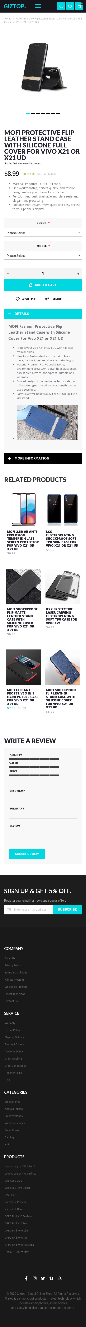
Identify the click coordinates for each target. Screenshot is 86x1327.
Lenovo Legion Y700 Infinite (20, 1173)
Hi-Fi (7, 1144)
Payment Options (15, 1044)
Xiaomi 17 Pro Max (15, 1202)
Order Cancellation (16, 1065)
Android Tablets (14, 1109)
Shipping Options (14, 1037)
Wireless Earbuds (15, 1123)
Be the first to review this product (23, 163)
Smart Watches (14, 1116)
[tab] (43, 314)
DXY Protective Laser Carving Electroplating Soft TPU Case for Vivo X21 (61, 616)
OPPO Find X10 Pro (16, 1223)
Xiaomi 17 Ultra (14, 1209)
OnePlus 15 (11, 1195)
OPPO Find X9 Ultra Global (19, 1244)
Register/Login (13, 1072)
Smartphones (12, 1101)
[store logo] (16, 6)
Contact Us (11, 1001)
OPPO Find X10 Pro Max (18, 1216)
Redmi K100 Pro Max (17, 1252)
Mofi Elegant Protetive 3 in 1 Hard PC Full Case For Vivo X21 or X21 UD (22, 697)
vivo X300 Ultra (13, 1180)
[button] (27, 113)
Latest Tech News (15, 994)
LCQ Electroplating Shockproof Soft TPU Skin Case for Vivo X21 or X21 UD (62, 538)
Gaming (9, 1137)
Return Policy (12, 1030)
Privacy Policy (13, 965)
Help (7, 1080)
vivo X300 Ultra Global (17, 1187)
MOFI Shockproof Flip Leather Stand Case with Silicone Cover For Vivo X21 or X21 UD (61, 698)
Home (7, 18)
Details (22, 314)
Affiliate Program (14, 979)
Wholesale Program (16, 986)
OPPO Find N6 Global (16, 1230)
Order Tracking (13, 1058)
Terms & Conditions (16, 972)
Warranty (10, 1023)
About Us (10, 958)
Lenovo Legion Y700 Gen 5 (20, 1166)
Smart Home (12, 1130)
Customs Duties (14, 1051)
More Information (32, 458)
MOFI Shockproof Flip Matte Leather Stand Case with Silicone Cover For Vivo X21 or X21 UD (22, 619)
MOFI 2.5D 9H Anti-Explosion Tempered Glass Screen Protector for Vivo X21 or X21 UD (23, 540)
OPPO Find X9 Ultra (16, 1237)
